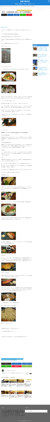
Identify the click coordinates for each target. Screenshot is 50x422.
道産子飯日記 (25, 1)
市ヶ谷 (12, 414)
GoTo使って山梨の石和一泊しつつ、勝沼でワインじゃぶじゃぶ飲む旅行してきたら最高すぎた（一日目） (42, 69)
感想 (14, 414)
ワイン (22, 411)
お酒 (11, 410)
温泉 (6, 415)
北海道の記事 (16, 4)
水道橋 (12, 360)
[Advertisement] (16, 21)
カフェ (3, 411)
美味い (18, 415)
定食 (2, 414)
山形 (9, 414)
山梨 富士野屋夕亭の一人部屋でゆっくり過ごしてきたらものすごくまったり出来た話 (42, 62)
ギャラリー (33, 4)
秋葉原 (14, 415)
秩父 (16, 415)
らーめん (21, 410)
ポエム (14, 411)
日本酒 (6, 360)
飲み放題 (6, 416)
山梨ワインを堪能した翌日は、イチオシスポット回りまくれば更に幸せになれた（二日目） (42, 56)
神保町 (11, 415)
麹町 (8, 416)
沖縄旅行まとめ (25, 4)
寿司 (4, 414)
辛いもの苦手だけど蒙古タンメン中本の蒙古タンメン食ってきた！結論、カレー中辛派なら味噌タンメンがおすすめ (40, 49)
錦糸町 (3, 416)
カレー (6, 411)
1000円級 (3, 410)
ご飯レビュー (15, 410)
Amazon (7, 410)
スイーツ (8, 411)
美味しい (21, 415)
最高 (2, 415)
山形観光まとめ (21, 4)
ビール (11, 411)
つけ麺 (18, 410)
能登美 (16, 360)
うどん (9, 410)
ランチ (17, 411)
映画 (18, 414)
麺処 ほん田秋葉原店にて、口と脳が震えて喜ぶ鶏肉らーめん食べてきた (42, 74)
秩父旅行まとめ (30, 4)
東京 (9, 360)
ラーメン (19, 411)
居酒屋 (3, 360)
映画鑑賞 (21, 414)
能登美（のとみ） (4, 27)
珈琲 (9, 415)
